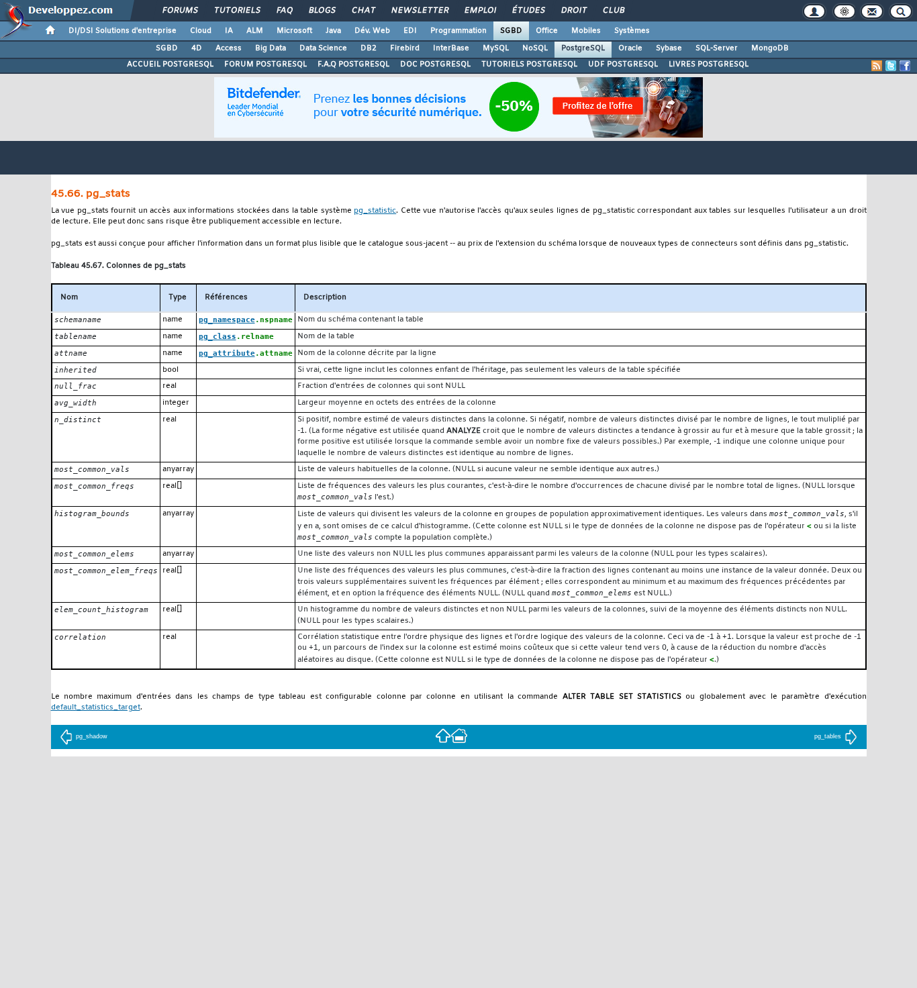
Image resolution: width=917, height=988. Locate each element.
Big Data (270, 48)
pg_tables (827, 736)
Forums (179, 10)
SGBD (511, 31)
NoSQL (535, 48)
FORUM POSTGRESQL (265, 64)
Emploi (480, 10)
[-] (459, 734)
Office (547, 31)
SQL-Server (716, 48)
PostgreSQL (583, 48)
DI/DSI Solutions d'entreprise (122, 31)
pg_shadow (91, 736)
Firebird (405, 48)
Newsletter (419, 10)
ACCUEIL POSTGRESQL (170, 64)
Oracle (630, 48)
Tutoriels (236, 10)
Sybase (669, 48)
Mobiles (586, 31)
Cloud (200, 31)
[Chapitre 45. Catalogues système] (443, 734)
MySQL (496, 48)
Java (333, 31)
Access (228, 48)
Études (528, 10)
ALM (254, 31)
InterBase (451, 48)
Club (613, 10)
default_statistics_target (95, 708)
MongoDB (770, 48)
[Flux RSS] (876, 65)
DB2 (368, 48)
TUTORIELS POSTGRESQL (529, 64)
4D (196, 48)
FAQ (284, 10)
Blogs (321, 10)
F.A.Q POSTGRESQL (353, 64)
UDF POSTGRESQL (623, 64)
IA (229, 31)
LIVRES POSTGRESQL (709, 64)
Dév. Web (372, 31)
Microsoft (294, 31)
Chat (363, 10)
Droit (573, 10)
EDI (410, 31)
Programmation (458, 31)
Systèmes (632, 31)
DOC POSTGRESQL (435, 64)
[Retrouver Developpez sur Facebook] (905, 65)
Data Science (323, 48)
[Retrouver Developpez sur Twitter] (890, 65)
